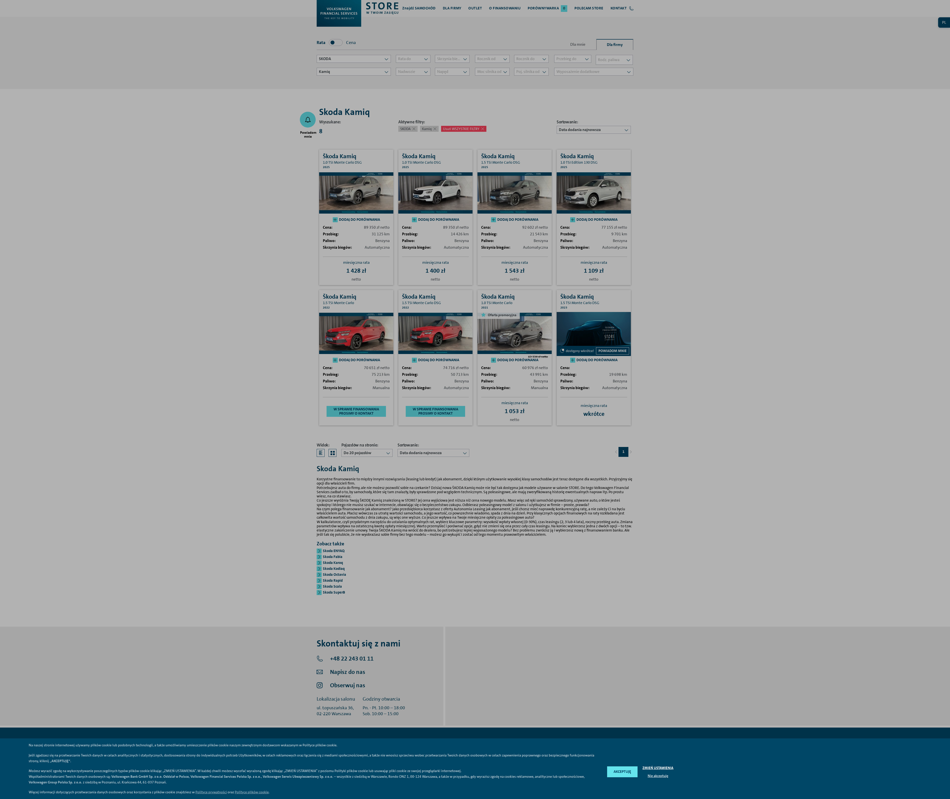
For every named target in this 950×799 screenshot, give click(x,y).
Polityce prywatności (211, 792)
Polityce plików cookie (252, 792)
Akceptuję (622, 771)
